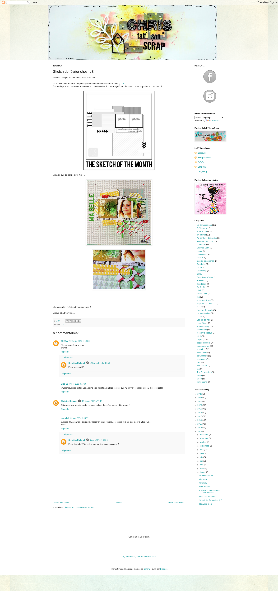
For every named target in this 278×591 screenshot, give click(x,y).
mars (202, 468)
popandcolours (203, 343)
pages (199, 339)
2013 (199, 431)
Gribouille (202, 153)
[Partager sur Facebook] (76, 321)
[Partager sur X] (73, 321)
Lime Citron (202, 323)
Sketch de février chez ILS (210, 500)
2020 (199, 405)
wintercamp (202, 382)
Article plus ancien (176, 503)
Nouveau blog (205, 504)
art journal (201, 235)
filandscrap (202, 284)
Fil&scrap (201, 280)
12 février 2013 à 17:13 (92, 401)
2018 (199, 413)
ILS (62, 325)
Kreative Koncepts (205, 310)
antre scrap (202, 231)
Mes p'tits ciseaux (204, 333)
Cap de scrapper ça (205, 261)
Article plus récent (61, 503)
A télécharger (202, 228)
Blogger (163, 569)
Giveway (203, 483)
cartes (199, 267)
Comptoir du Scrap (205, 277)
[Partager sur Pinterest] (79, 321)
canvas (200, 257)
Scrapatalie (202, 353)
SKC (199, 362)
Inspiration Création (205, 303)
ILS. (123, 83)
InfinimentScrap (204, 300)
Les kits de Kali (203, 320)
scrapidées (202, 359)
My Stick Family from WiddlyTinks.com (139, 557)
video (199, 375)
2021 (199, 401)
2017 (199, 416)
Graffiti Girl (201, 287)
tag (198, 369)
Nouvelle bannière (207, 496)
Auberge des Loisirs (205, 241)
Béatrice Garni (203, 248)
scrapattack (202, 356)
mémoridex (202, 330)
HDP (199, 290)
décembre (204, 435)
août (202, 450)
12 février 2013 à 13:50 (100, 363)
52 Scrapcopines (204, 225)
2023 (199, 394)
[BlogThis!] (70, 321)
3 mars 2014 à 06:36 (99, 440)
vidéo (199, 379)
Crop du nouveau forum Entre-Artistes (209, 491)
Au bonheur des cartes (207, 238)
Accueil (119, 503)
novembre (204, 438)
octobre (203, 442)
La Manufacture (204, 313)
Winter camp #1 (206, 475)
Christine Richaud (76, 363)
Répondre (65, 352)
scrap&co (201, 349)
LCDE (199, 317)
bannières (201, 244)
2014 (199, 427)
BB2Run (64, 341)
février (203, 472)
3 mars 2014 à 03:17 (79, 418)
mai (201, 461)
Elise (63, 384)
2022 (199, 397)
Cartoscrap (202, 271)
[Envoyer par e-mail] (67, 321)
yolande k (65, 418)
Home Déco (202, 294)
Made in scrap (203, 326)
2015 (199, 424)
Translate (216, 121)
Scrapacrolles (204, 157)
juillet (202, 453)
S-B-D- (201, 162)
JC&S (199, 307)
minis (199, 336)
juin (201, 457)
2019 (199, 409)
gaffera (147, 569)
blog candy (202, 254)
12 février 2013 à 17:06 (76, 384)
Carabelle (201, 264)
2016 (199, 420)
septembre (204, 446)
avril (202, 465)
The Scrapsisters (204, 372)
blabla (199, 251)
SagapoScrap (203, 346)
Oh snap (203, 479)
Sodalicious (202, 366)
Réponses (68, 357)
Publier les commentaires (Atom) (79, 507)
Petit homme (204, 487)
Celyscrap (202, 171)
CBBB (199, 274)
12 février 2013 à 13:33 (79, 341)
